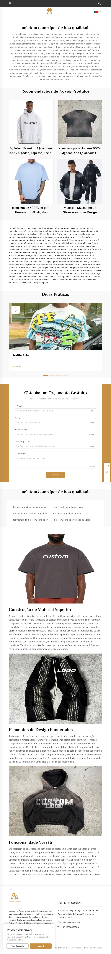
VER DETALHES (31, 122)
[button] (45, 375)
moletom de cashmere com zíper (30, 513)
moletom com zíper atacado (67, 513)
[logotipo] (49, 12)
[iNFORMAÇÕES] (107, 466)
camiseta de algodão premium (68, 507)
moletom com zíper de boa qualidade (73, 519)
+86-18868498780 (70, 927)
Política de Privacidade (93, 948)
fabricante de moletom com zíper (30, 519)
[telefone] (107, 472)
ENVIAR (55, 475)
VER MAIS (16, 366)
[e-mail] (107, 479)
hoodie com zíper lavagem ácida (30, 507)
